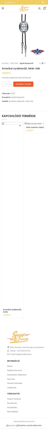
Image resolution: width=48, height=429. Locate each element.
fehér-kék (29, 101)
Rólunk (9, 366)
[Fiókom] (39, 8)
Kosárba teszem (23, 84)
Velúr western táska (35, 127)
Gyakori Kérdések (14, 399)
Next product (45, 63)
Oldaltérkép (11, 387)
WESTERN (14, 63)
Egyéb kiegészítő (26, 63)
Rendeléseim (12, 403)
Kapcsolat (11, 379)
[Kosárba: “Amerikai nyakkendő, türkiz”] (20, 125)
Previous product (40, 63)
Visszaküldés (12, 407)
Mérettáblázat (12, 411)
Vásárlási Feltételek (14, 383)
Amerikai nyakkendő (16, 101)
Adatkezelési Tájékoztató (17, 375)
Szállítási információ (14, 370)
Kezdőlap (5, 63)
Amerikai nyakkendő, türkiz (12, 310)
